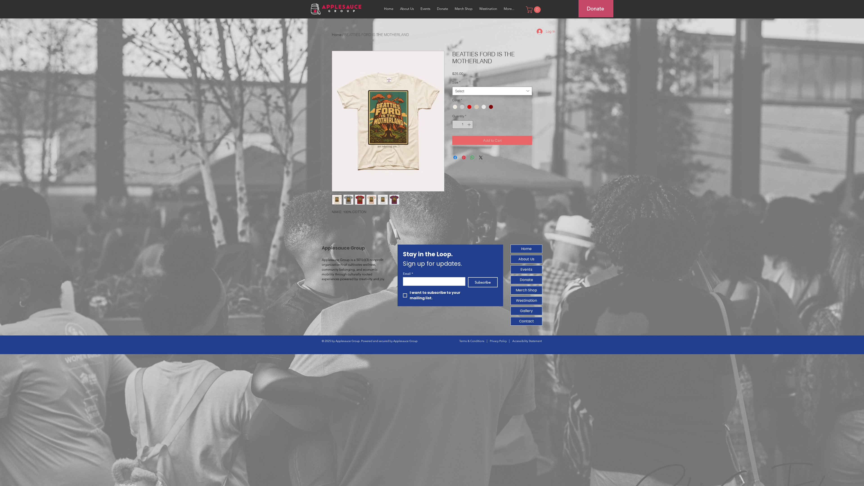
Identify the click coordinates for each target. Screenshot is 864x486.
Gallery (526, 310)
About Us (526, 259)
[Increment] (469, 124)
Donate (526, 279)
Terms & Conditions (471, 341)
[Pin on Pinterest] (463, 157)
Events (526, 269)
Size (456, 82)
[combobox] (492, 91)
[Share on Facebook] (455, 157)
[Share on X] (481, 157)
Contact (526, 321)
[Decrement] (456, 124)
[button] (534, 9)
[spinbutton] (463, 124)
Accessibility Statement (527, 341)
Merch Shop (526, 290)
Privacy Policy (498, 341)
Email (408, 273)
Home (337, 34)
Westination (526, 300)
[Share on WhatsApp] (472, 157)
